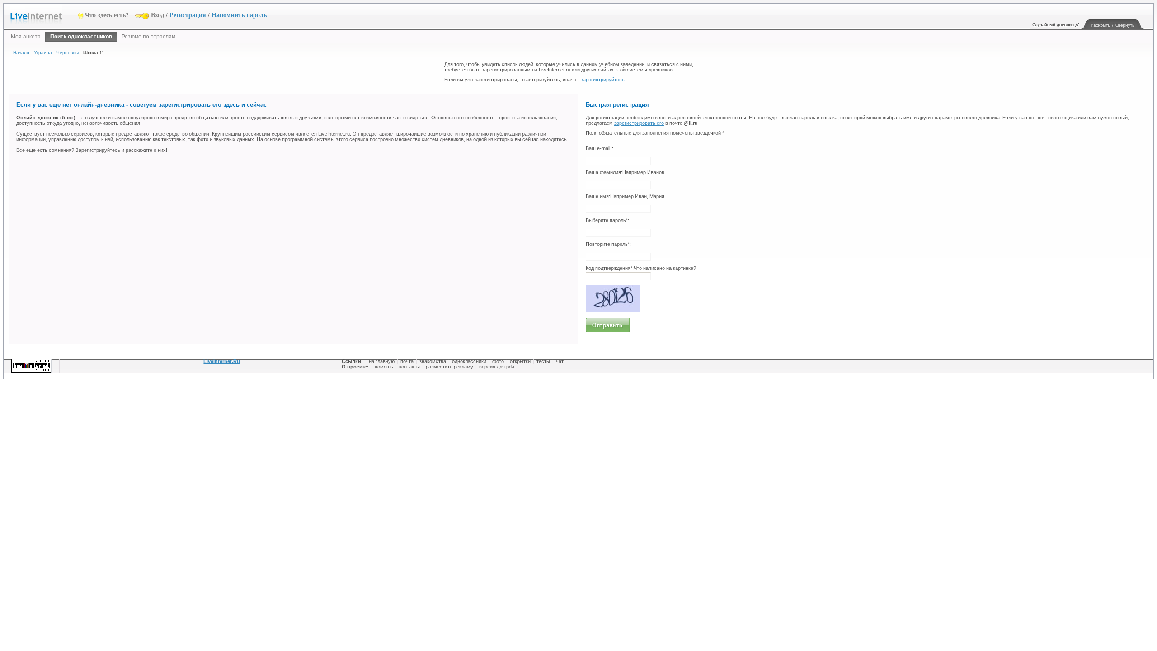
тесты (543, 361)
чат (560, 361)
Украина (43, 52)
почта (407, 361)
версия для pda (496, 366)
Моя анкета (26, 36)
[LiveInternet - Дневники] (44, 14)
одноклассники (469, 361)
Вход (157, 15)
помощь (384, 366)
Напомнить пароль (239, 15)
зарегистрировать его (639, 123)
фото (498, 361)
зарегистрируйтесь (603, 79)
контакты (409, 366)
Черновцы (67, 52)
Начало (21, 52)
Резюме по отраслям (148, 36)
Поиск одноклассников (81, 36)
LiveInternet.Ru (221, 361)
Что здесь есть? (107, 15)
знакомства (432, 361)
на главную (382, 361)
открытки (520, 361)
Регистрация (187, 15)
